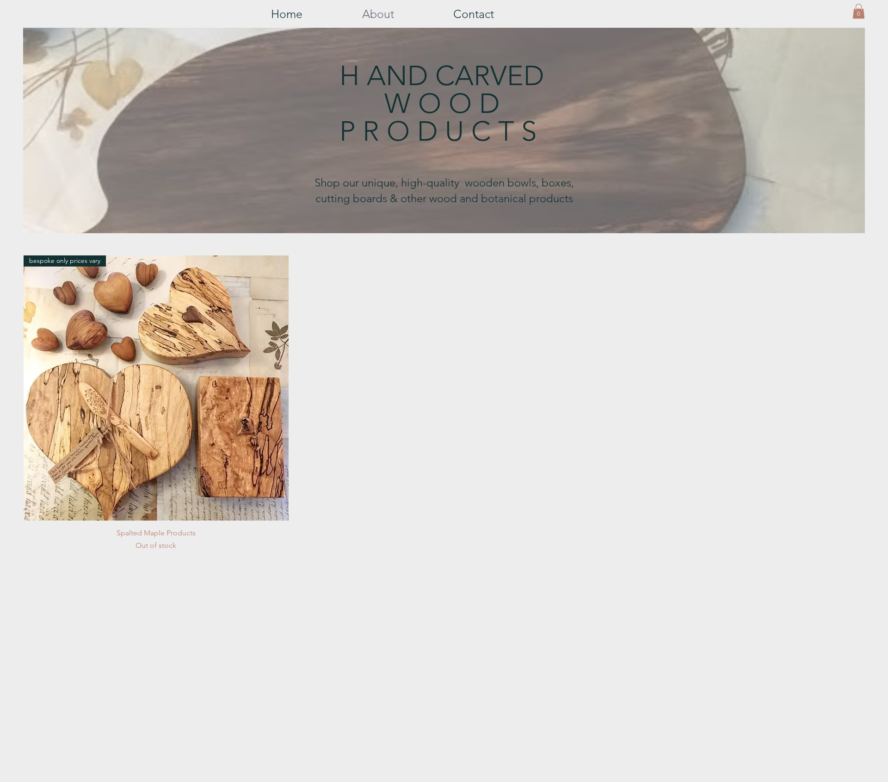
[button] (858, 11)
